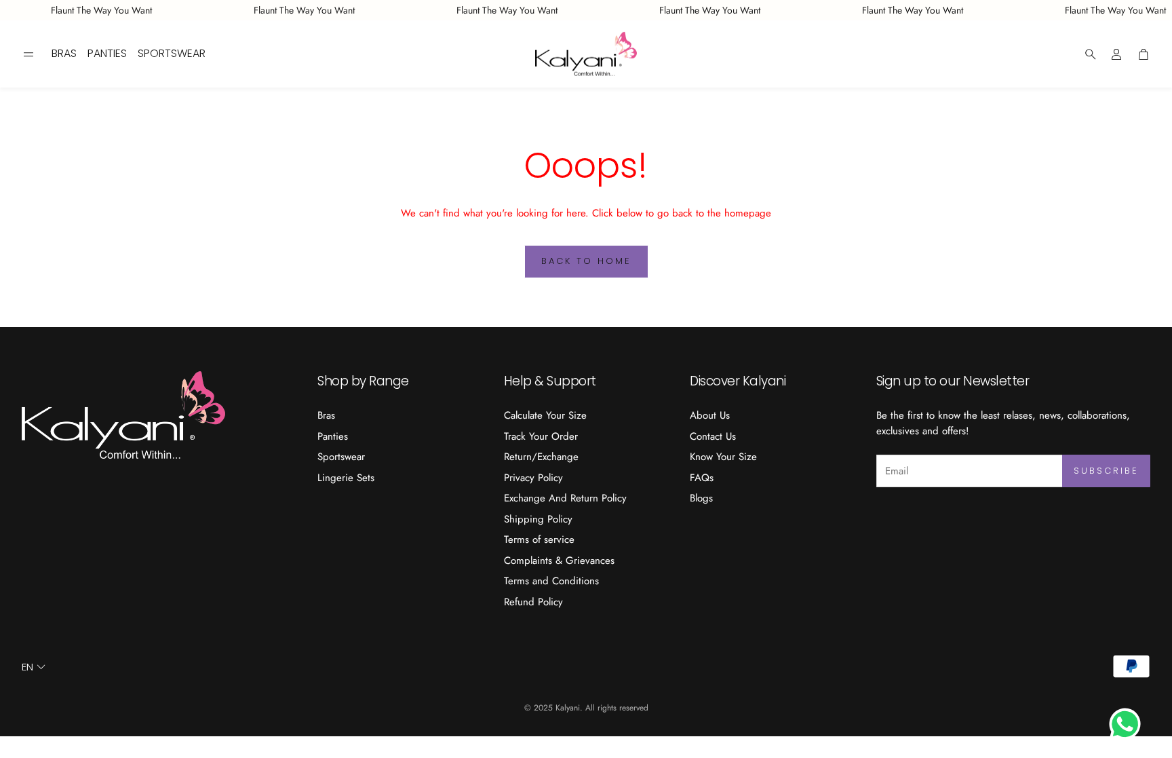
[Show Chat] (1128, 724)
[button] (28, 54)
